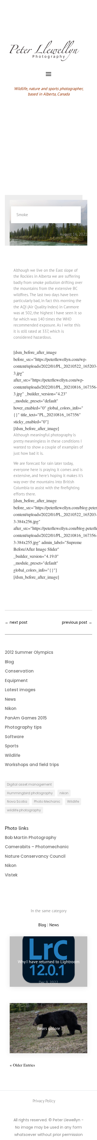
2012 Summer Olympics (29, 652)
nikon (64, 793)
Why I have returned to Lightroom (48, 961)
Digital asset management (29, 784)
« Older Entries (22, 1065)
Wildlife (12, 755)
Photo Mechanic (47, 801)
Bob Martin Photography (30, 837)
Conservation (19, 671)
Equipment (16, 680)
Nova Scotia (17, 801)
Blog (38, 234)
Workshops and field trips (32, 764)
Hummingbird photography (30, 793)
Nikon (10, 708)
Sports (12, 746)
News (49, 234)
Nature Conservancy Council (35, 856)
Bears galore (48, 1028)
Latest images (20, 690)
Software (14, 736)
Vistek (11, 875)
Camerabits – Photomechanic (37, 847)
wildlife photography (24, 810)
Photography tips (23, 727)
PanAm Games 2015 (26, 718)
